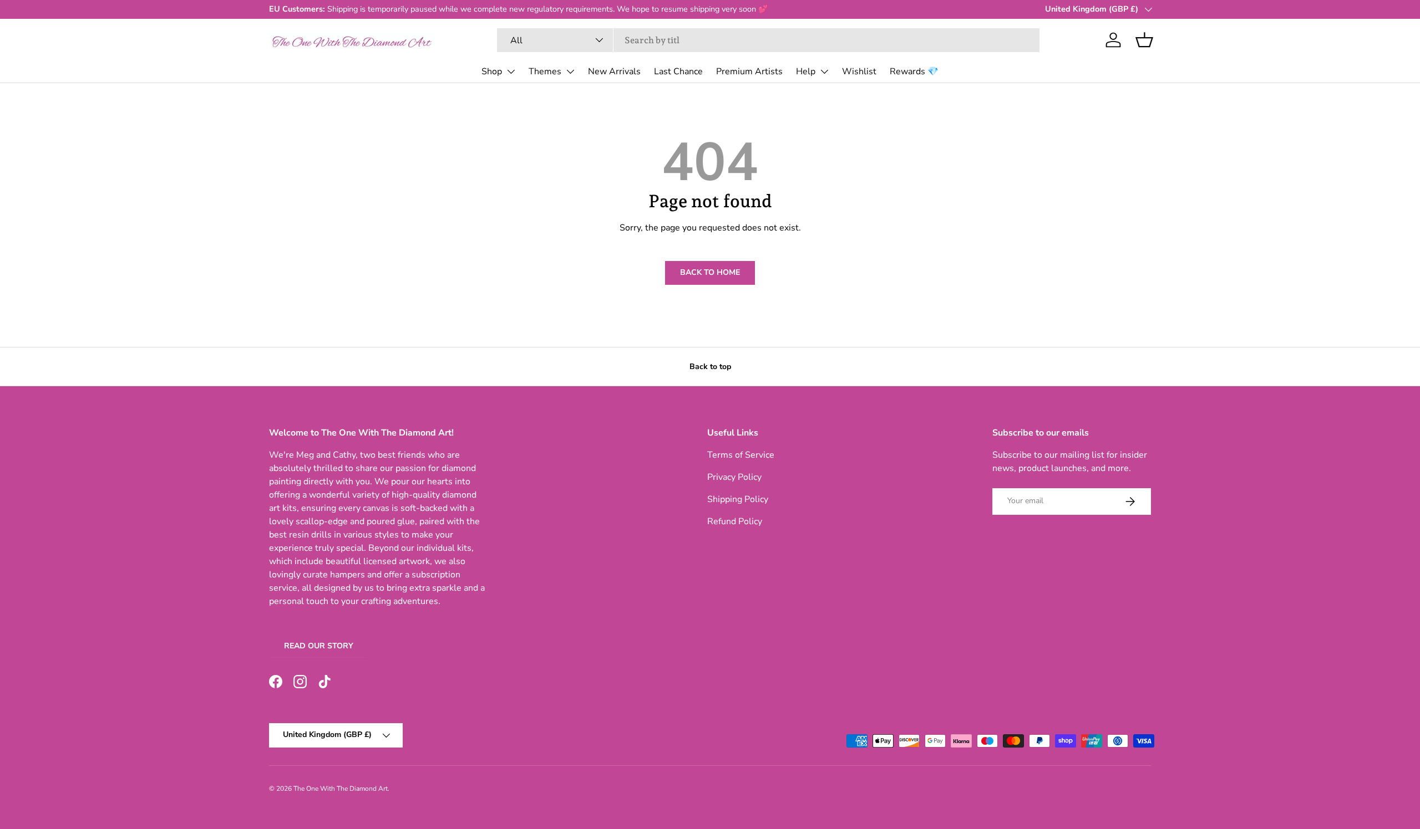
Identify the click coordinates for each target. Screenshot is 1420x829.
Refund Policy (734, 521)
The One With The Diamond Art (340, 788)
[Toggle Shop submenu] (511, 71)
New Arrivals (614, 71)
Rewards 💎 (914, 71)
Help (805, 71)
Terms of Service (740, 455)
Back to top (710, 366)
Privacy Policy (734, 477)
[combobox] (768, 40)
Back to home (710, 272)
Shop (491, 71)
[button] (1144, 40)
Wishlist (859, 71)
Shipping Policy (737, 499)
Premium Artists (749, 71)
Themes (545, 71)
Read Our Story (318, 646)
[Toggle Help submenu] (824, 71)
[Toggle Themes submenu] (570, 71)
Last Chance (678, 71)
